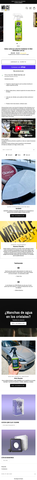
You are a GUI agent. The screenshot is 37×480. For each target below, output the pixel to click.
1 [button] (17, 43)
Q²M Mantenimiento (9, 425)
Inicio (18, 46)
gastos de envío (12, 54)
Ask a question (7, 149)
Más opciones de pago (18, 71)
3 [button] (20, 43)
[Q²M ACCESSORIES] (18, 442)
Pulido (5, 460)
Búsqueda (4, 466)
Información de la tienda (9, 78)
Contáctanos (4, 469)
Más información (18, 215)
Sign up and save (7, 473)
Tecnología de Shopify (18, 478)
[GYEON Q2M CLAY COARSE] (18, 407)
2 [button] (18, 43)
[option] (18, 2)
